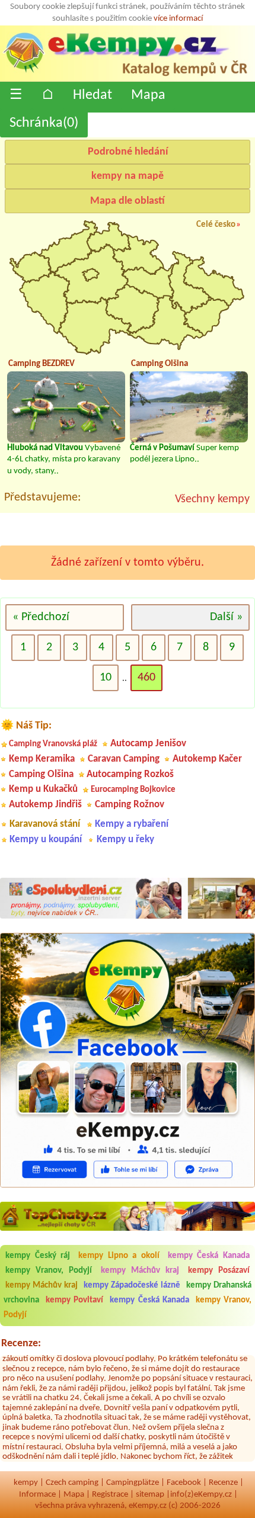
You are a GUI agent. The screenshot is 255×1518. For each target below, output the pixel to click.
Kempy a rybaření (131, 824)
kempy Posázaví (219, 1270)
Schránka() (43, 123)
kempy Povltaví (74, 1300)
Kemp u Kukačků (43, 789)
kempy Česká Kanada (209, 1255)
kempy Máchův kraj (140, 1270)
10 (105, 677)
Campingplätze (132, 1482)
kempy (26, 1482)
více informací (178, 18)
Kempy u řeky (125, 840)
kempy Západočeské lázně (132, 1285)
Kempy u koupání (45, 840)
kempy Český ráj (37, 1255)
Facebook (184, 1482)
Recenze (223, 1482)
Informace (37, 1494)
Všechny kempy (212, 499)
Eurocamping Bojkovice (133, 789)
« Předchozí (40, 617)
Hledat (92, 95)
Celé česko (215, 224)
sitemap (150, 1494)
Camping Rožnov (129, 805)
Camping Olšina (41, 774)
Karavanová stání (44, 824)
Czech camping (72, 1482)
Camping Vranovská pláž (53, 744)
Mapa (148, 95)
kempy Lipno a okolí (119, 1255)
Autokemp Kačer (207, 759)
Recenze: (21, 1343)
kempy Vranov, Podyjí (48, 1270)
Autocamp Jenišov (148, 744)
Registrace (110, 1494)
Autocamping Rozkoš (130, 774)
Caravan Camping (124, 759)
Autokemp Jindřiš (45, 805)
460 (146, 677)
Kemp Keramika (42, 759)
